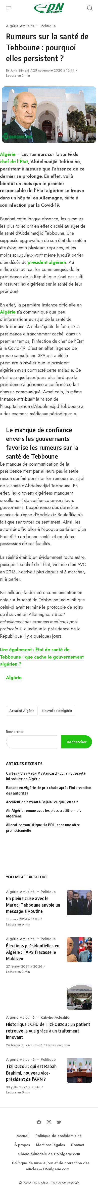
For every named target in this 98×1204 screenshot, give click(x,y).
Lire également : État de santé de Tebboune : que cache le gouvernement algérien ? (42, 657)
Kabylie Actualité (55, 1017)
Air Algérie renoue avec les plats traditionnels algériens (43, 813)
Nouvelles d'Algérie (57, 710)
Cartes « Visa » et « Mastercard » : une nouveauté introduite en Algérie (46, 776)
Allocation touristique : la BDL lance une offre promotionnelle (43, 828)
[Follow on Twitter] (59, 1122)
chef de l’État (14, 161)
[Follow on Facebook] (38, 1122)
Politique (48, 26)
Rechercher (15, 731)
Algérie (8, 154)
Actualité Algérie (21, 710)
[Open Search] (90, 8)
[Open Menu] (9, 8)
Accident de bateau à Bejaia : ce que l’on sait (42, 802)
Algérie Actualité (20, 26)
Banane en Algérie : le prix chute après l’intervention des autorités (48, 790)
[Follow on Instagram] (49, 1122)
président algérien (47, 262)
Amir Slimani (20, 70)
